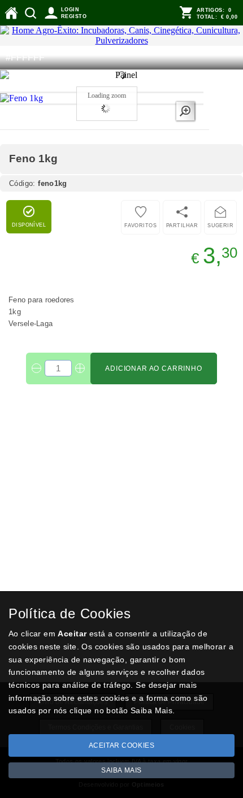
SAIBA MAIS (121, 770)
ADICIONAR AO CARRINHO (153, 368)
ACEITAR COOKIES (122, 745)
